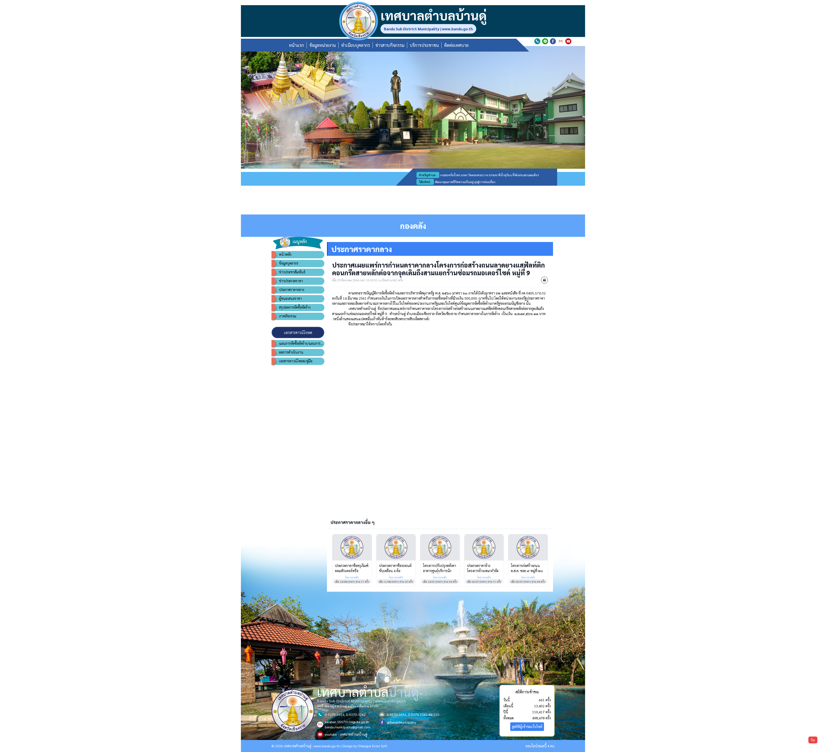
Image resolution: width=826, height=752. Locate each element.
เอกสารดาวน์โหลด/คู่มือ (295, 361)
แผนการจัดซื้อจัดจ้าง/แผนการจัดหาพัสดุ (301, 343)
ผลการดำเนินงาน (291, 352)
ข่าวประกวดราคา (291, 281)
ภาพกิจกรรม (287, 316)
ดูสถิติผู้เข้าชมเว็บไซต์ (527, 726)
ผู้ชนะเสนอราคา (290, 298)
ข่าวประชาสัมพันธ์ (292, 272)
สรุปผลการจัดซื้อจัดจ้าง (294, 307)
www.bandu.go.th (327, 746)
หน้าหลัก (285, 254)
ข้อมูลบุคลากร (288, 263)
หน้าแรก (296, 45)
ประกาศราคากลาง (291, 289)
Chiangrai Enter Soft (372, 746)
